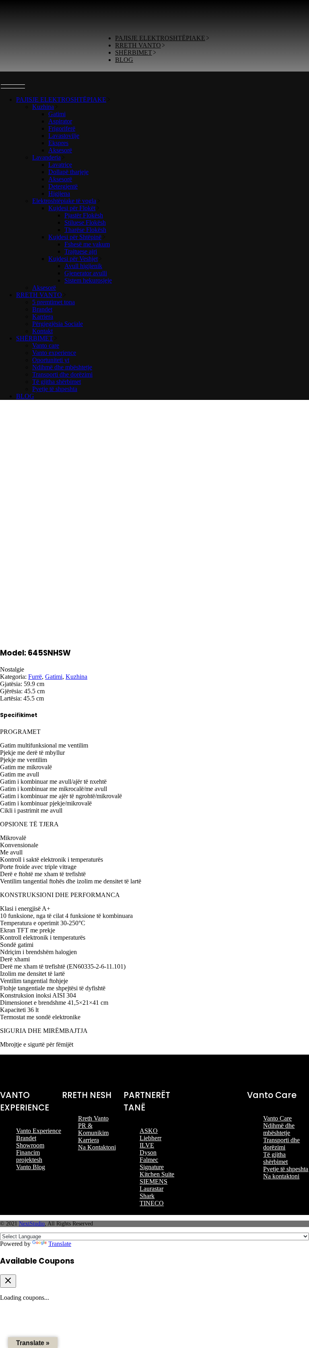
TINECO (152, 1203)
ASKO (149, 1130)
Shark (147, 1195)
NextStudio (32, 1224)
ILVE (147, 1145)
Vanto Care (277, 1118)
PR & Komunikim (93, 1129)
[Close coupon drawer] (8, 1281)
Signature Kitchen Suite (157, 1171)
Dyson (148, 1152)
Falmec (149, 1159)
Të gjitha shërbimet (275, 1158)
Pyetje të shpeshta (285, 1169)
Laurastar (151, 1188)
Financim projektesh (29, 1156)
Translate (59, 1243)
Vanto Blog (30, 1167)
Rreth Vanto (93, 1118)
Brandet (26, 1138)
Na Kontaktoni (97, 1147)
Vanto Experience (38, 1130)
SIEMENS (153, 1181)
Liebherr (150, 1138)
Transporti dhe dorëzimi (281, 1144)
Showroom (30, 1145)
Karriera (88, 1140)
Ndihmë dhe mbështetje (279, 1129)
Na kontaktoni (281, 1176)
